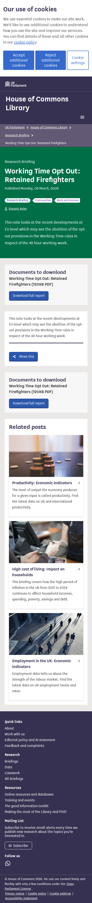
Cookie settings (78, 60)
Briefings (11, 761)
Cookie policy (37, 893)
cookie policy (25, 42)
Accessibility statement (21, 898)
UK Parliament (15, 127)
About (9, 728)
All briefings (14, 779)
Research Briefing (17, 135)
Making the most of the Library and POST (36, 812)
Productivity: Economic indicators (42, 483)
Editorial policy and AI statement (30, 740)
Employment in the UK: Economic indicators (41, 664)
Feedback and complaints (24, 746)
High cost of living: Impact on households (38, 572)
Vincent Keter (18, 209)
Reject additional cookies (51, 60)
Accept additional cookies (19, 60)
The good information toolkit (27, 806)
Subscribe (20, 846)
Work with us (15, 734)
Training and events (20, 800)
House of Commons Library (37, 103)
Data (8, 767)
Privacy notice (14, 893)
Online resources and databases (29, 794)
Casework (12, 773)
